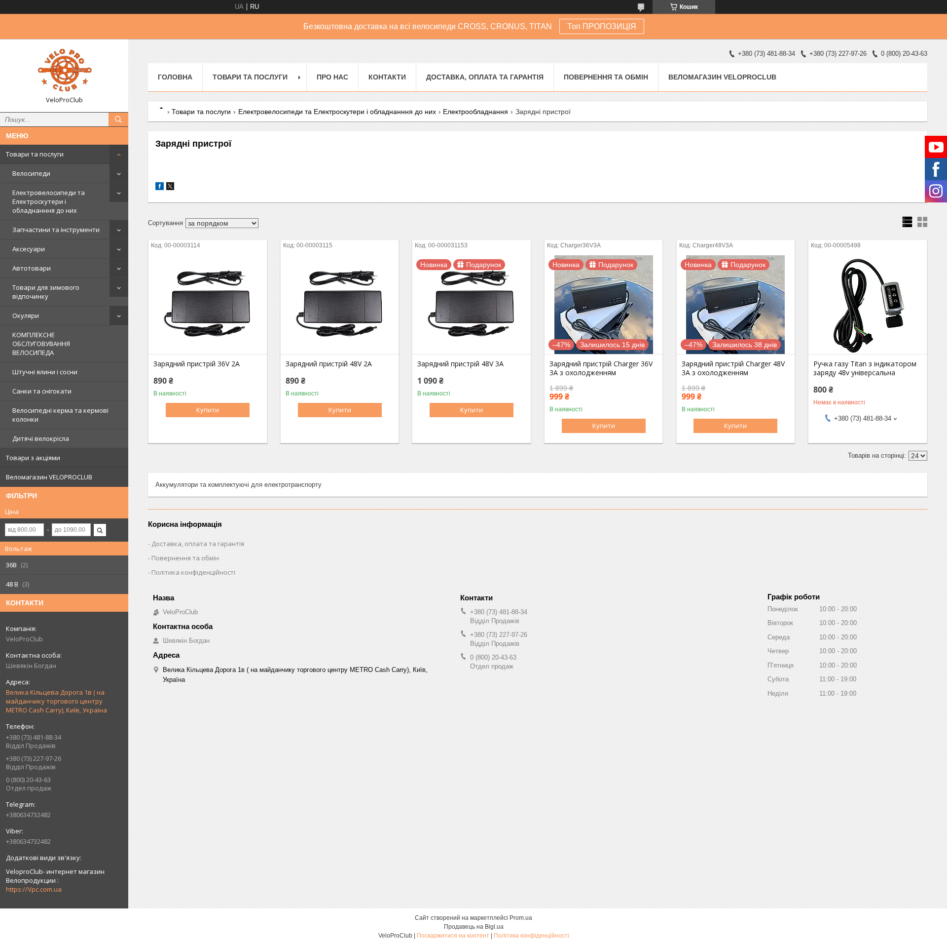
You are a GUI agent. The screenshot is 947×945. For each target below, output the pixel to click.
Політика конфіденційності (193, 572)
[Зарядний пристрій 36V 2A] (207, 304)
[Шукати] (118, 119)
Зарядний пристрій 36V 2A (196, 363)
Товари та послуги (35, 154)
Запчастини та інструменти (56, 229)
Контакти (387, 77)
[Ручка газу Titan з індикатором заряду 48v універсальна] (867, 304)
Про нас (332, 77)
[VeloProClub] (64, 71)
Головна (175, 77)
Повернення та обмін (606, 77)
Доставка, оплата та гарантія (485, 77)
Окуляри (25, 315)
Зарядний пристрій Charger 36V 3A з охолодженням (601, 368)
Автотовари (31, 268)
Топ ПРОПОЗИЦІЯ (601, 26)
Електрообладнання (475, 112)
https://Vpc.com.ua (34, 889)
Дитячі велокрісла (40, 438)
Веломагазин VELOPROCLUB (49, 476)
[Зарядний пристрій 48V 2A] (340, 304)
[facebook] (159, 188)
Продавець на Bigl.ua (474, 926)
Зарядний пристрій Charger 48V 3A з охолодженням (733, 368)
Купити (207, 409)
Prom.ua (521, 917)
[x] (170, 188)
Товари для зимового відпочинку (45, 292)
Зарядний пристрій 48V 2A (329, 363)
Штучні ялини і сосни (44, 371)
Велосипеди (31, 173)
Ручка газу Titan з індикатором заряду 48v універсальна (864, 368)
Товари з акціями (33, 457)
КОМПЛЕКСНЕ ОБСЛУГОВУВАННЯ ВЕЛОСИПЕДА (41, 343)
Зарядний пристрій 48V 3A (460, 363)
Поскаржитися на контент (453, 935)
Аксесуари (28, 248)
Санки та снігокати (42, 391)
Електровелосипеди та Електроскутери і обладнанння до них (48, 201)
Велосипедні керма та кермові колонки (60, 415)
